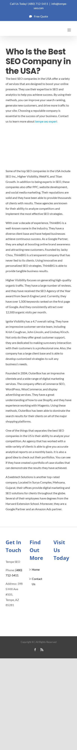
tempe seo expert (46, 121)
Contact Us (37, 581)
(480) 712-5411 (38, 3)
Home (36, 569)
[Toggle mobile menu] (69, 30)
